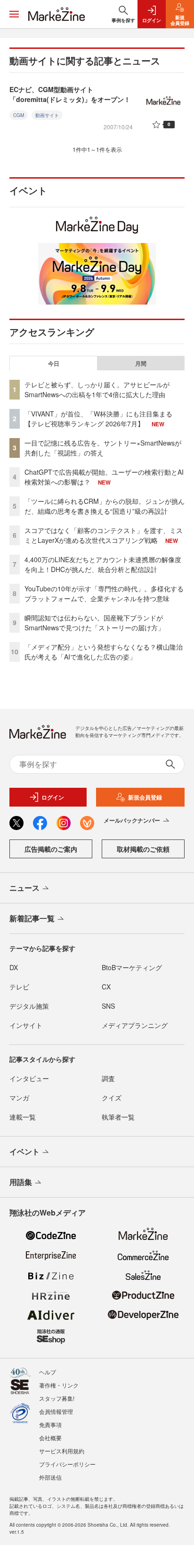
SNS (108, 1006)
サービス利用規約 (61, 1451)
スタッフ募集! (56, 1398)
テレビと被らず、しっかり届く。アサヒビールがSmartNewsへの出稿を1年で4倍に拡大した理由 (97, 389)
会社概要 (50, 1438)
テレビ (19, 986)
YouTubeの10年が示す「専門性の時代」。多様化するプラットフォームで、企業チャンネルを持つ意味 (104, 593)
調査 (108, 1078)
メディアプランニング (135, 1025)
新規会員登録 (145, 797)
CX (106, 986)
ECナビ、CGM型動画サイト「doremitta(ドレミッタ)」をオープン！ (69, 94)
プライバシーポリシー (67, 1464)
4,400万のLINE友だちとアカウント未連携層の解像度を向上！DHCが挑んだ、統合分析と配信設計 (102, 564)
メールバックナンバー (132, 820)
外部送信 (50, 1477)
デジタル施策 (29, 1006)
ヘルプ (47, 1372)
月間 (140, 363)
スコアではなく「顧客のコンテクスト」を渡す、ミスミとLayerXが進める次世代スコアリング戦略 (103, 535)
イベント (24, 1151)
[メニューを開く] (14, 14)
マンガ (19, 1097)
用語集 (20, 1181)
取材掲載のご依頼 (143, 849)
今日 (53, 363)
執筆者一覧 (118, 1116)
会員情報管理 (56, 1411)
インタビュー (29, 1078)
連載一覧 (22, 1116)
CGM (18, 115)
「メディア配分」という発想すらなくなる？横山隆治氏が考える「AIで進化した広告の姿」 (103, 651)
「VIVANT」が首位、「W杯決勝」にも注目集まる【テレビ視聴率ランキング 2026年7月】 (98, 418)
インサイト (25, 1025)
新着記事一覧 (32, 918)
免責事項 (50, 1424)
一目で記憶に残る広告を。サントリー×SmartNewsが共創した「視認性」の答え (102, 447)
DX (13, 967)
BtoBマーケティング (132, 967)
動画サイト (47, 115)
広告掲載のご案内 (50, 849)
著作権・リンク (59, 1385)
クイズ (111, 1097)
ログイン (52, 797)
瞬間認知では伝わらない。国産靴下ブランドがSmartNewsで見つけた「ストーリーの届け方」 (94, 622)
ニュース (24, 887)
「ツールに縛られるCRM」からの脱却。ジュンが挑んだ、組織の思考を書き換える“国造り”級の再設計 (104, 506)
